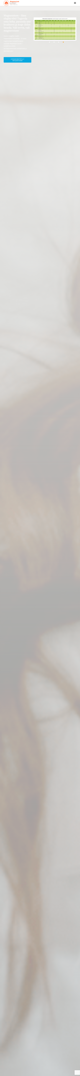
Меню (75, 3)
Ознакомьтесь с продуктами (17, 59)
